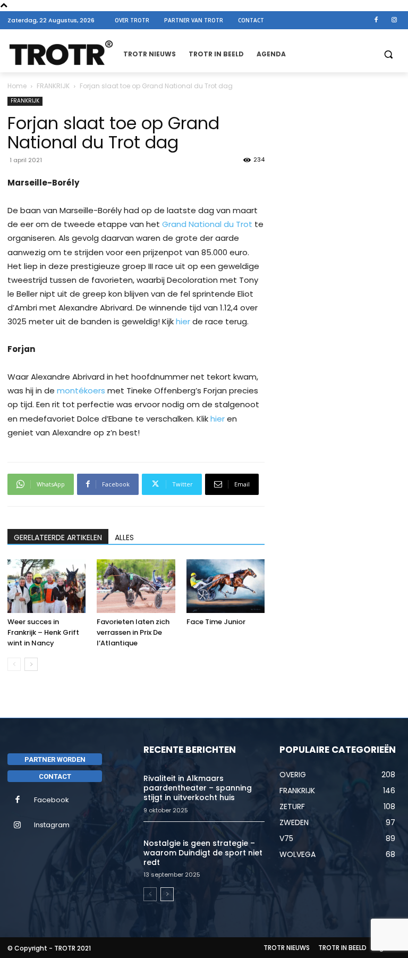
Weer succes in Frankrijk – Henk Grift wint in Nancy (43, 632)
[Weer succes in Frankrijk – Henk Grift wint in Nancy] (46, 586)
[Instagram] (394, 20)
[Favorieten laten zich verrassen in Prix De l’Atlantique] (136, 586)
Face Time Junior (215, 622)
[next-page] (31, 664)
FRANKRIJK (53, 85)
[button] (388, 54)
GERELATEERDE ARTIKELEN (58, 537)
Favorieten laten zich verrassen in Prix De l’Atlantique (133, 632)
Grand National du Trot (207, 224)
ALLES (124, 537)
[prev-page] (14, 664)
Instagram (52, 825)
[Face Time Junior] (225, 586)
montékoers (81, 390)
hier (183, 321)
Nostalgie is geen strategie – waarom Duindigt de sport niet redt (202, 853)
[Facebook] (376, 20)
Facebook (51, 800)
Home (17, 85)
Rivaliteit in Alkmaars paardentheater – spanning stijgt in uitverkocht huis (197, 788)
